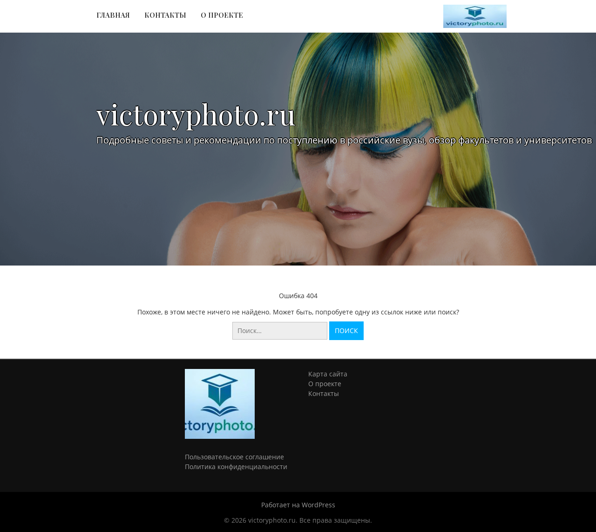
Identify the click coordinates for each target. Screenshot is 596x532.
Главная (113, 15)
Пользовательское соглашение (234, 456)
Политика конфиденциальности (236, 466)
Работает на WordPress (298, 504)
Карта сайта (327, 373)
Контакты (165, 15)
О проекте (222, 15)
